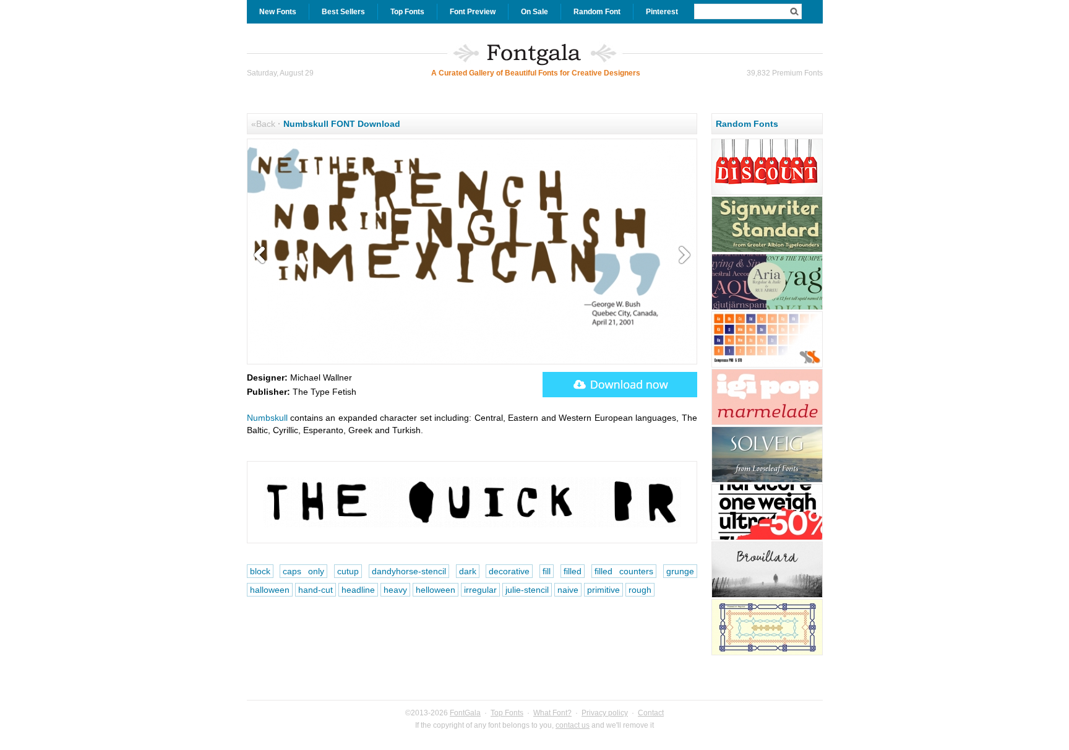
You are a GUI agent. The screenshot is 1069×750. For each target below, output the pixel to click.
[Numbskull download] (620, 384)
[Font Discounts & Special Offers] (767, 193)
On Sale (534, 11)
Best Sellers (343, 11)
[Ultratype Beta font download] (767, 538)
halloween (270, 590)
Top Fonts (407, 11)
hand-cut (315, 590)
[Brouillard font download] (767, 596)
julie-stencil (527, 590)
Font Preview (473, 11)
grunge (680, 571)
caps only (303, 571)
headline (358, 590)
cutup (348, 571)
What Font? (552, 713)
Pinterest (662, 11)
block (260, 571)
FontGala (465, 713)
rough (640, 590)
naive (567, 590)
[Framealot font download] (767, 653)
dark (467, 571)
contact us (573, 725)
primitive (603, 590)
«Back (263, 124)
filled (573, 571)
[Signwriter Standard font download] (767, 251)
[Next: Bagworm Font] (681, 255)
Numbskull (267, 418)
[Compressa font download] (767, 366)
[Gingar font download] (767, 423)
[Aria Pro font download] (767, 308)
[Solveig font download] (767, 481)
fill (547, 571)
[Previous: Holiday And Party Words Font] (262, 255)
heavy (395, 590)
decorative (509, 571)
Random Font (596, 11)
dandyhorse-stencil (409, 571)
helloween (435, 590)
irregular (480, 590)
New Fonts (277, 11)
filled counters (624, 571)
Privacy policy (605, 713)
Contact (651, 713)
